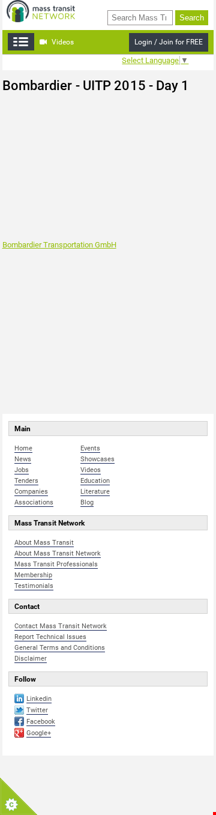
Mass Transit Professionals (56, 564)
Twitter (37, 710)
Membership (33, 575)
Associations (33, 502)
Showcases (97, 459)
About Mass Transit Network (57, 553)
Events (90, 448)
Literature (95, 491)
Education (95, 481)
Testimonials (33, 586)
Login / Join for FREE (168, 42)
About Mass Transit (44, 543)
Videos (62, 42)
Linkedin (39, 699)
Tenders (26, 481)
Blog (87, 502)
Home (23, 448)
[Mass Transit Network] (41, 10)
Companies (31, 491)
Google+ (38, 733)
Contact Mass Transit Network (60, 626)
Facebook (40, 722)
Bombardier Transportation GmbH (59, 244)
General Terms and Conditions (59, 648)
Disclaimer (30, 658)
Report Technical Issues (50, 637)
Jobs (21, 470)
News (22, 459)
